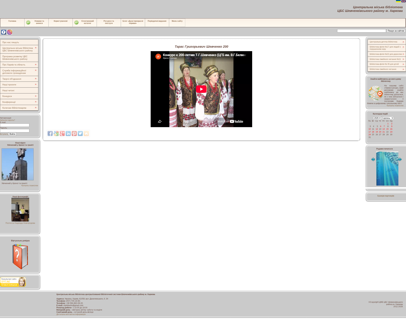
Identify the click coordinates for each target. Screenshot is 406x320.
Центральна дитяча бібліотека (383, 42)
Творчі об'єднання (11, 79)
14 (384, 129)
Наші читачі (8, 90)
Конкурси (7, 96)
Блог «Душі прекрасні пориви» (133, 22)
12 (377, 129)
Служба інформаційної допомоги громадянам (14, 71)
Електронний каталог (88, 22)
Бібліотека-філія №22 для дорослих (386, 54)
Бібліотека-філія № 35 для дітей (384, 64)
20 (380, 132)
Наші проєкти (9, 84)
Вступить (4, 134)
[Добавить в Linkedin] (68, 133)
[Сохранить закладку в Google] (56, 133)
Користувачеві (60, 21)
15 (387, 129)
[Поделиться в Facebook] (50, 133)
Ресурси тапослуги (109, 22)
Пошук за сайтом (396, 31)
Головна (12, 21)
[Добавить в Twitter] (80, 133)
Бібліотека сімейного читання (383, 69)
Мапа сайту (177, 21)
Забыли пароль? (7, 120)
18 (373, 132)
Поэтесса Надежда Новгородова (20, 223)
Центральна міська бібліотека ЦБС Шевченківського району (17, 49)
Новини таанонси (39, 22)
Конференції (9, 102)
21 (384, 132)
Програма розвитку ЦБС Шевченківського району (14, 57)
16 (391, 129)
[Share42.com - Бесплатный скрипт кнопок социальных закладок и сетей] (86, 133)
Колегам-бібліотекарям (14, 108)
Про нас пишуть (10, 42)
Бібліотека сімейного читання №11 (385, 59)
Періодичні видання (157, 21)
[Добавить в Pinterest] (74, 133)
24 (370, 134)
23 (391, 132)
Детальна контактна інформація (71, 314)
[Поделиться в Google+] (62, 133)
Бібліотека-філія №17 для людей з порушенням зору (385, 48)
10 (370, 129)
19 (377, 132)
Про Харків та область (13, 64)
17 (370, 132)
